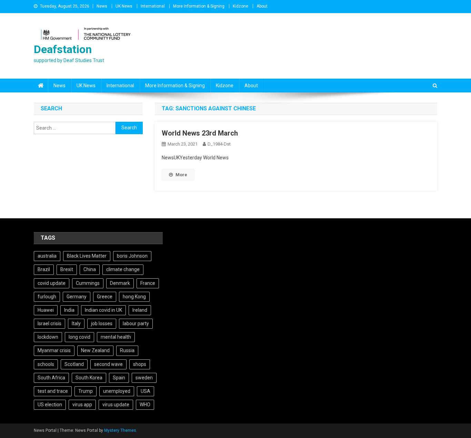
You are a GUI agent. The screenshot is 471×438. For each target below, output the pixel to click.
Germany (77, 296)
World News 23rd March (200, 133)
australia (47, 256)
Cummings (88, 283)
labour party (136, 323)
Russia (127, 350)
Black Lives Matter (87, 256)
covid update (52, 283)
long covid (79, 337)
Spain (119, 377)
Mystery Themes (120, 430)
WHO (145, 404)
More (181, 174)
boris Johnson (132, 256)
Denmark (120, 283)
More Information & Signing (198, 6)
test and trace (53, 391)
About (262, 6)
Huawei (46, 310)
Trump (85, 391)
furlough (47, 296)
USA (145, 391)
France (147, 283)
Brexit (66, 269)
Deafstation (63, 49)
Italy (76, 323)
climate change (123, 269)
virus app (82, 404)
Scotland (74, 364)
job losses (101, 323)
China (89, 269)
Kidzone (240, 6)
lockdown (48, 337)
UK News (124, 6)
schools (46, 364)
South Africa (51, 377)
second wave (108, 364)
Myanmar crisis (54, 350)
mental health (116, 337)
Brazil (44, 269)
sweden (144, 377)
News (102, 6)
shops (139, 364)
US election (50, 404)
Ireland (139, 310)
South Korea (89, 377)
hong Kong (134, 296)
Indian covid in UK (103, 310)
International (153, 6)
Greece (104, 296)
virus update (115, 404)
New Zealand (95, 350)
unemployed (116, 391)
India (69, 310)
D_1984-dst (219, 144)
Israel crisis (49, 323)
